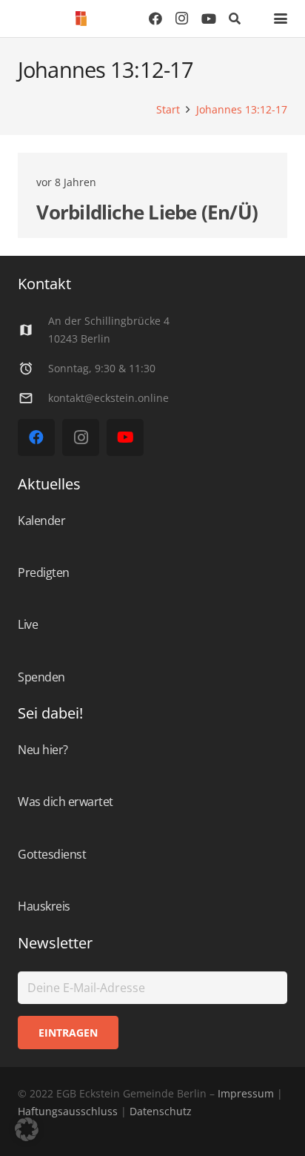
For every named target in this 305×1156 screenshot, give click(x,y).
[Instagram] (182, 18)
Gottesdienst (52, 854)
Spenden (41, 677)
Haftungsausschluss (68, 1111)
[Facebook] (155, 18)
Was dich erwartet (65, 801)
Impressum (246, 1093)
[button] (235, 18)
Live (28, 624)
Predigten (44, 572)
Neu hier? (43, 750)
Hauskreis (44, 906)
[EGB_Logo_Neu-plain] (81, 18)
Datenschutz (159, 1111)
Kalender (41, 520)
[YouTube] (208, 18)
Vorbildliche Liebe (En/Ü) (147, 212)
